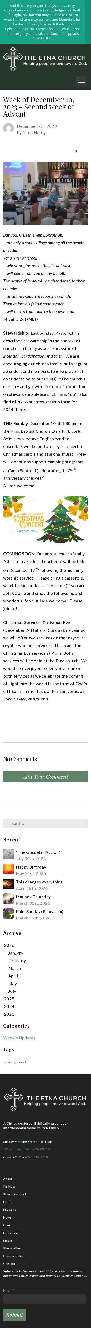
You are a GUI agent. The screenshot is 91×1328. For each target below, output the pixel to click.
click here (56, 394)
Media (7, 1240)
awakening (9, 1062)
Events (8, 1202)
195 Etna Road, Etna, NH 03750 (26, 1149)
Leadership (11, 1233)
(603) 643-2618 (37, 1157)
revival (22, 1062)
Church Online (14, 1256)
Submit (14, 1314)
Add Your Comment (45, 776)
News (7, 1217)
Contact (9, 1263)
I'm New (9, 1186)
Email (7, 1290)
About (7, 1179)
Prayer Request (15, 1194)
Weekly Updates (19, 1037)
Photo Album (12, 1248)
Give (6, 1225)
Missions (9, 1209)
